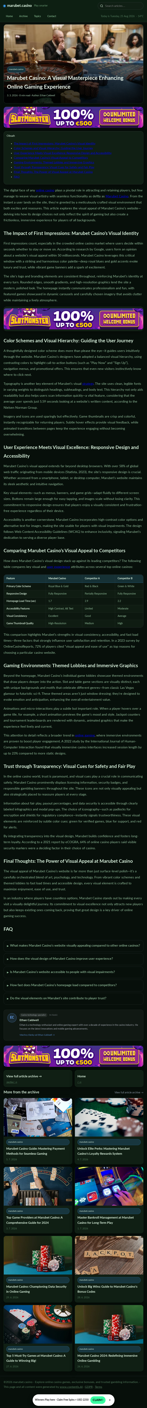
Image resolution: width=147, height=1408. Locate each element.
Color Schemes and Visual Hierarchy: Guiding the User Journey (53, 148)
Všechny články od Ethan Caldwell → (37, 1035)
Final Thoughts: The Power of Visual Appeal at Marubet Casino (53, 172)
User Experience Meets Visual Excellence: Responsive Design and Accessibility (63, 153)
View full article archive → (129, 1092)
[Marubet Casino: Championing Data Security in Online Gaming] (38, 1269)
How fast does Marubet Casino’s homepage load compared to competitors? (62, 985)
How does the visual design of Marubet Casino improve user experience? (60, 959)
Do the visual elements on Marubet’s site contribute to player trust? (56, 998)
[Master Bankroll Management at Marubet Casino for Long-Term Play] (109, 1200)
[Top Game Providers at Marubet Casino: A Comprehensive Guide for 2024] (38, 1200)
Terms (98, 1387)
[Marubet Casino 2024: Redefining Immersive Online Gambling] (109, 1338)
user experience (58, 567)
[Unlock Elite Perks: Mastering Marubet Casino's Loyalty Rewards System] (109, 1131)
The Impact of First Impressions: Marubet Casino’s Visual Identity (54, 143)
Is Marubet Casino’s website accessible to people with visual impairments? (61, 972)
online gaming (85, 735)
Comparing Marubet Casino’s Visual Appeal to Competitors (51, 157)
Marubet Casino (117, 196)
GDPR (89, 1387)
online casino (45, 190)
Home (9, 16)
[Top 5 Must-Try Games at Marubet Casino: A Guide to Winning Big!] (38, 1338)
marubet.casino (19, 6)
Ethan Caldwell (29, 1020)
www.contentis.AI (71, 1387)
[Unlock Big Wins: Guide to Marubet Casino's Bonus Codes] (109, 1269)
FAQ (17, 176)
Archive (23, 16)
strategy (88, 384)
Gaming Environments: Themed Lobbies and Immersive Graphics (54, 162)
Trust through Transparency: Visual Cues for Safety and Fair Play (54, 167)
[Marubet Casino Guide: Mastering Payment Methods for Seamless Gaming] (38, 1131)
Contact (51, 16)
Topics (37, 16)
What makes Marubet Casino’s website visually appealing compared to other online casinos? (73, 946)
